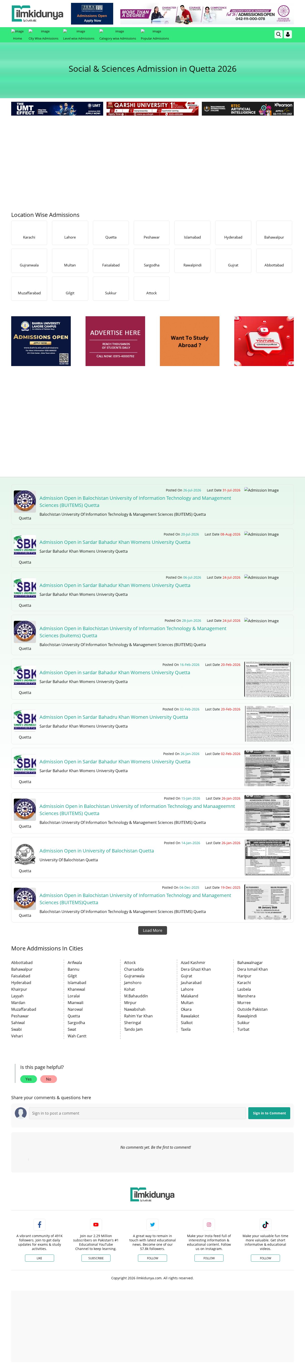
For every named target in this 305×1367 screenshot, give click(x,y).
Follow (152, 1258)
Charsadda (134, 969)
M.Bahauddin (136, 996)
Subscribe (96, 1258)
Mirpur (130, 1002)
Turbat (243, 1029)
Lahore (187, 989)
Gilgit (72, 976)
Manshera (246, 996)
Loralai (74, 996)
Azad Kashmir (193, 962)
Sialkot (187, 1022)
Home (17, 38)
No (48, 1079)
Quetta (74, 1016)
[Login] (288, 34)
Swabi (16, 1029)
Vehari (17, 1036)
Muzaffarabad (23, 1009)
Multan (187, 1002)
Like (39, 1258)
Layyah (17, 996)
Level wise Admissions (78, 38)
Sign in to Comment (269, 1113)
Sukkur (243, 1022)
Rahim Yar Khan (138, 1016)
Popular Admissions (155, 38)
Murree (244, 1002)
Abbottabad (22, 962)
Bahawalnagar (250, 962)
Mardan (18, 1002)
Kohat (129, 989)
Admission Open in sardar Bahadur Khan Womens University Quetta (115, 672)
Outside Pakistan (252, 1009)
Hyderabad (21, 982)
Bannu (73, 969)
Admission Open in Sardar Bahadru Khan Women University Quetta (114, 717)
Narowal (75, 1009)
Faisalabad (20, 976)
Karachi (244, 982)
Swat (72, 1029)
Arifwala (75, 962)
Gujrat (186, 976)
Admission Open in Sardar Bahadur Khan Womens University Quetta (115, 542)
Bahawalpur (22, 969)
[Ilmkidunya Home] (37, 14)
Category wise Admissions (117, 38)
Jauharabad (191, 982)
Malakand (189, 996)
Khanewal (76, 989)
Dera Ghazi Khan (196, 969)
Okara (186, 1009)
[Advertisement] (152, 152)
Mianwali (75, 1002)
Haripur (244, 976)
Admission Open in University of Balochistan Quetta (97, 850)
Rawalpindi (247, 1016)
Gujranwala (134, 976)
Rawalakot (190, 1016)
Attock (130, 962)
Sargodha (76, 1022)
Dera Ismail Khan (252, 969)
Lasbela (244, 989)
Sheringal (132, 1022)
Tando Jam (133, 1029)
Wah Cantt (77, 1036)
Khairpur (19, 989)
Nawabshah (134, 1009)
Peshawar (20, 1016)
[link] (92, 14)
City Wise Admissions (43, 38)
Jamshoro (133, 982)
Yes (28, 1079)
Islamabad (77, 982)
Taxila (186, 1029)
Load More (152, 930)
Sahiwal (18, 1022)
